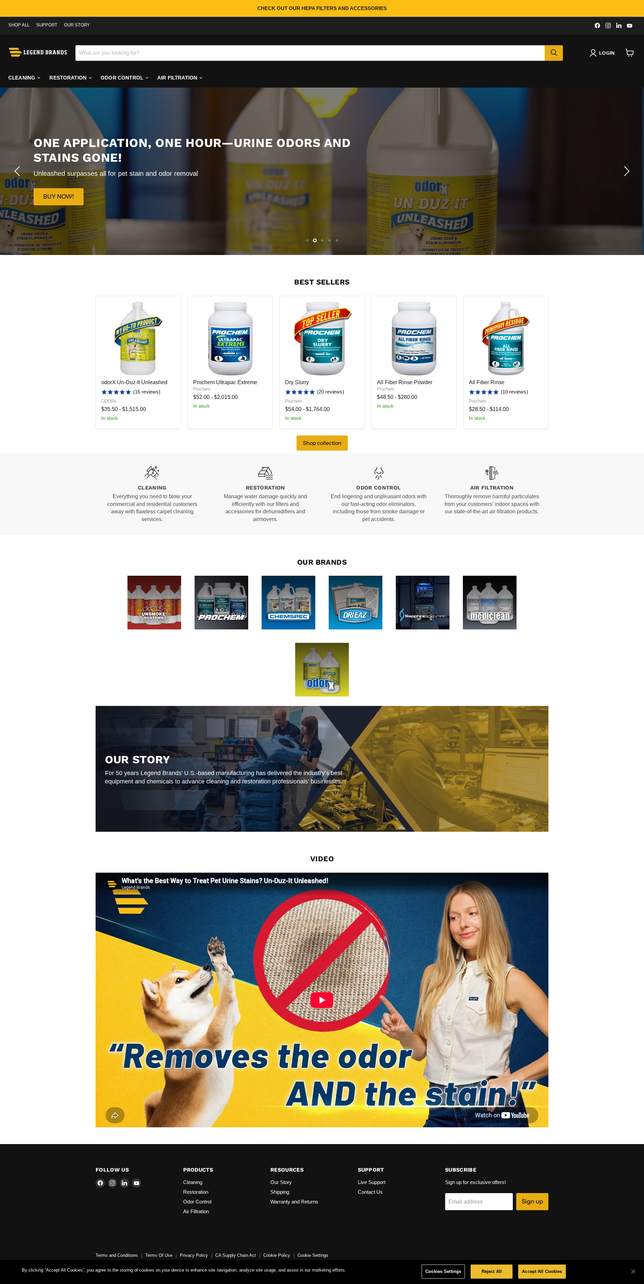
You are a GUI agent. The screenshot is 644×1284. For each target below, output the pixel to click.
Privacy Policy (194, 1255)
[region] (322, 1272)
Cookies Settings (443, 1271)
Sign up (532, 1201)
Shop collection (322, 443)
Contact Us (370, 1192)
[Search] (554, 52)
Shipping (279, 1192)
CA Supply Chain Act (235, 1255)
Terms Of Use (158, 1255)
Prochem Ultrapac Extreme (225, 382)
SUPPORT (46, 25)
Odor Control (123, 77)
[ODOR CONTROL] (378, 494)
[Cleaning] (152, 494)
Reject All (492, 1271)
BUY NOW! (58, 189)
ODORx (108, 401)
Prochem (202, 389)
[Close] (633, 1271)
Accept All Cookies (542, 1271)
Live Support (371, 1182)
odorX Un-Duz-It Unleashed (134, 382)
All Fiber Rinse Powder (404, 382)
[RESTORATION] (265, 494)
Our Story (281, 1182)
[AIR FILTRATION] (492, 494)
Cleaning (22, 77)
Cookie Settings (313, 1255)
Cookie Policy (276, 1255)
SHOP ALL (19, 25)
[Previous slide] (18, 171)
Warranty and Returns (294, 1201)
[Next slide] (625, 171)
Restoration (68, 77)
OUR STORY (77, 25)
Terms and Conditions (117, 1255)
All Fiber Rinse (486, 382)
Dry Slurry (297, 382)
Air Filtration (178, 77)
